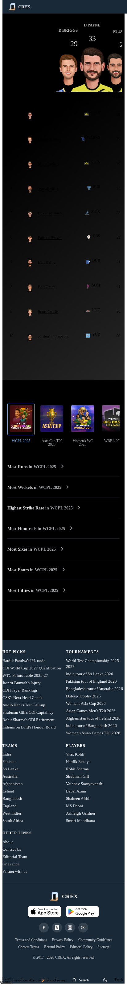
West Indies (12, 813)
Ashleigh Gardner (80, 813)
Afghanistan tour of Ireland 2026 (93, 718)
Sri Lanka (10, 769)
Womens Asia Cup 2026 (86, 703)
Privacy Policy (62, 940)
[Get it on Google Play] (82, 911)
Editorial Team (14, 856)
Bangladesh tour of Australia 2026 (94, 688)
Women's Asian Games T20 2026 (93, 733)
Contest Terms (28, 947)
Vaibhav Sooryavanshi (85, 783)
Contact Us (11, 849)
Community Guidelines (95, 940)
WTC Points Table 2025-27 (25, 675)
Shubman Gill (77, 776)
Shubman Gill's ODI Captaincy (28, 712)
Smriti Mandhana (80, 820)
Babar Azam (76, 791)
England (9, 806)
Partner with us (14, 871)
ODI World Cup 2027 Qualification (31, 668)
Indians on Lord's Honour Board (29, 727)
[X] (57, 927)
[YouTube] (83, 927)
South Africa (12, 820)
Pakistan (9, 761)
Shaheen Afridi (78, 798)
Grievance (10, 864)
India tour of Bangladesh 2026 (91, 725)
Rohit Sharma (77, 769)
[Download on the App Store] (45, 911)
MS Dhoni (74, 806)
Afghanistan (12, 783)
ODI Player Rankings (20, 690)
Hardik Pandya (78, 761)
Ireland (8, 791)
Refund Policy (54, 947)
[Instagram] (70, 927)
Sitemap (103, 947)
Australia (10, 776)
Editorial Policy (81, 947)
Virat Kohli (75, 754)
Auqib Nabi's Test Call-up (23, 705)
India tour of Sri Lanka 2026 (89, 674)
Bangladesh (12, 798)
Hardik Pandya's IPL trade (23, 660)
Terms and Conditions (31, 940)
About (7, 842)
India (6, 754)
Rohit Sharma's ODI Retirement (28, 719)
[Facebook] (44, 927)
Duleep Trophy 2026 (83, 696)
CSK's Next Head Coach (22, 697)
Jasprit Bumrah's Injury (21, 683)
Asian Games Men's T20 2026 (91, 711)
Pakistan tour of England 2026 (91, 681)
